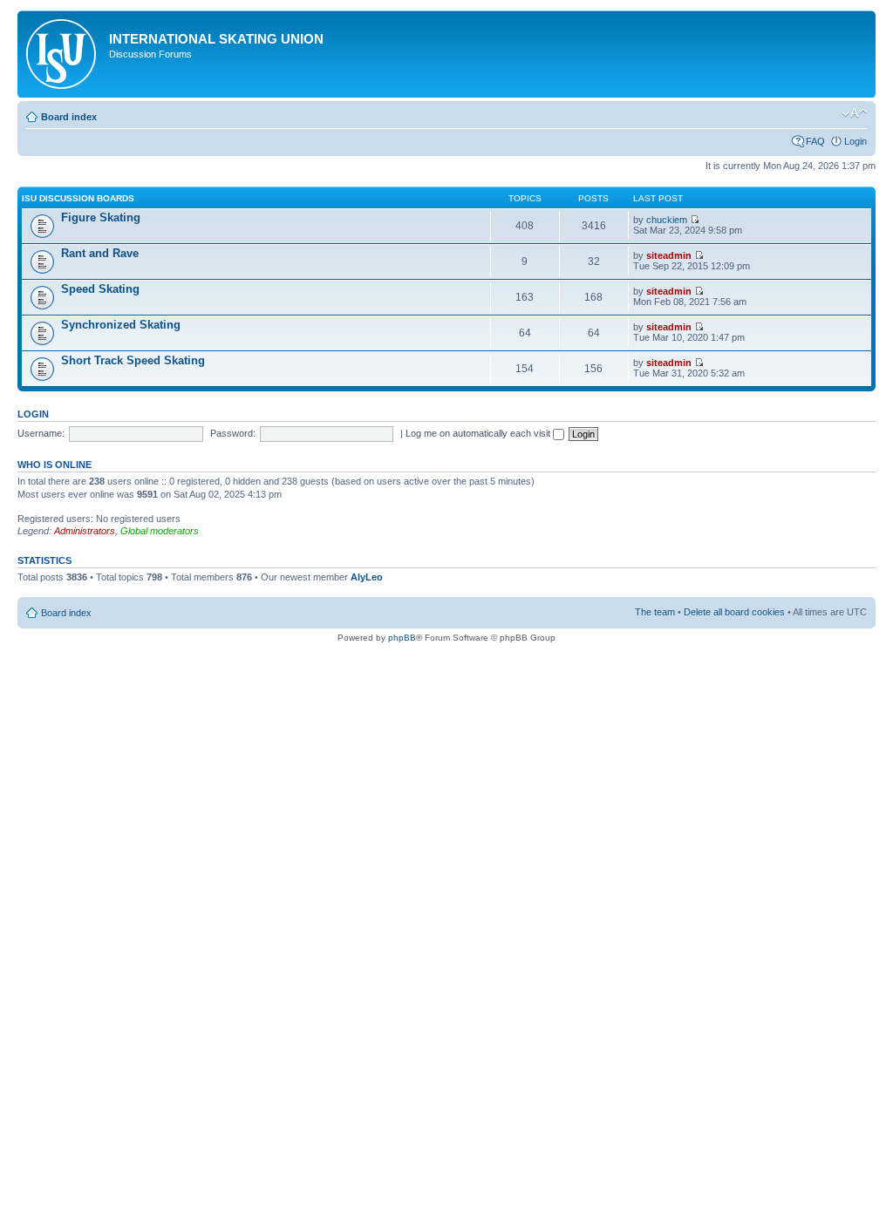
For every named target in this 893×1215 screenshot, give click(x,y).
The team (655, 612)
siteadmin (669, 255)
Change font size (854, 113)
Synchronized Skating (121, 324)
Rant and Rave (100, 253)
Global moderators (159, 531)
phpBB (402, 637)
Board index (69, 117)
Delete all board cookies (734, 612)
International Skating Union (216, 38)
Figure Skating (100, 217)
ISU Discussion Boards (78, 198)
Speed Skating (100, 288)
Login (855, 141)
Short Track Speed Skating (133, 360)
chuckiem (666, 219)
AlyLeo (367, 577)
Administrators (84, 531)
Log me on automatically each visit (479, 433)
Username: (41, 433)
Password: (233, 433)
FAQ (815, 141)
